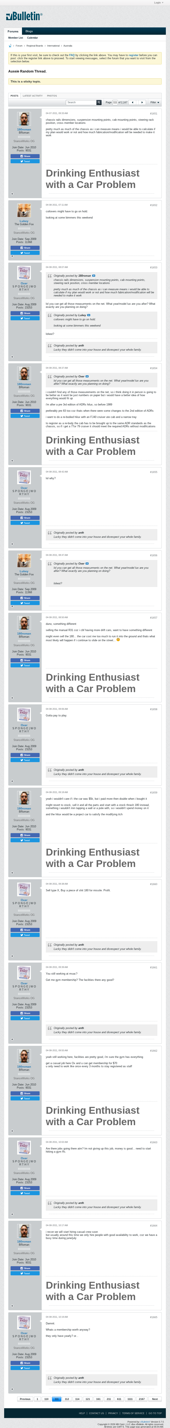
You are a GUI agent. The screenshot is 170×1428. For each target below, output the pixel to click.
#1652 (153, 205)
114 (77, 1399)
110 (46, 1399)
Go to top (155, 1413)
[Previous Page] (132, 102)
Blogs (29, 31)
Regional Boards (35, 45)
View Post (93, 276)
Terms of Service (133, 1413)
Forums (13, 31)
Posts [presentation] (14, 96)
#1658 (153, 709)
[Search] (99, 102)
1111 (130, 1399)
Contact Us (96, 1413)
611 (119, 1399)
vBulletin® (145, 1422)
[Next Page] (142, 102)
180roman (24, 129)
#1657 (153, 617)
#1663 (153, 1142)
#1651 (153, 113)
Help (82, 1413)
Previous (25, 1399)
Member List (15, 37)
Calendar (32, 37)
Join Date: (18, 147)
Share (26, 156)
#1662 (153, 1050)
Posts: (21, 150)
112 (67, 1399)
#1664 (153, 1225)
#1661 (153, 967)
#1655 (153, 472)
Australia (67, 45)
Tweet (26, 161)
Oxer (24, 283)
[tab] (14, 95)
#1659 (153, 792)
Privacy (113, 1413)
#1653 (153, 267)
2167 (142, 1399)
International (53, 45)
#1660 (153, 884)
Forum (19, 45)
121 (88, 1399)
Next (155, 1399)
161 (98, 1399)
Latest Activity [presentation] (32, 96)
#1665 (153, 1317)
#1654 (153, 368)
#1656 (153, 555)
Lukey (24, 221)
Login (157, 2)
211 (109, 1399)
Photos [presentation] (52, 96)
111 (57, 1399)
